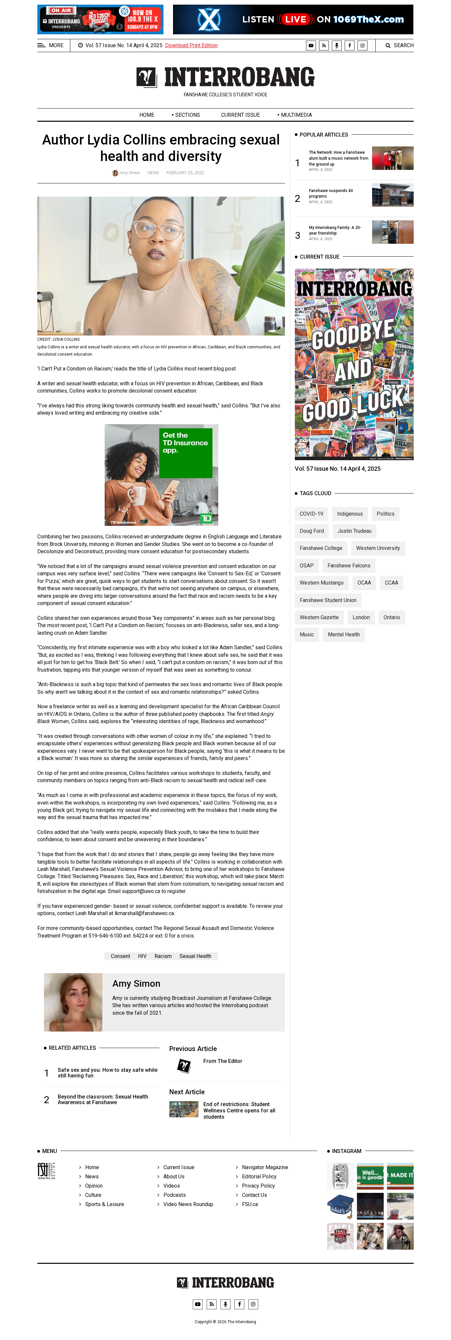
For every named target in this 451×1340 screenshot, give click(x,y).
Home (146, 115)
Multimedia (296, 115)
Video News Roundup (186, 1204)
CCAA (391, 583)
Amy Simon (130, 172)
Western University (378, 548)
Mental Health (344, 634)
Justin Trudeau (354, 531)
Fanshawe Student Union (328, 600)
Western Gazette (319, 617)
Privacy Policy (256, 1186)
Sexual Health (195, 956)
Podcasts (172, 1195)
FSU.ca (248, 1204)
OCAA (364, 583)
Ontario (392, 617)
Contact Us (252, 1195)
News (153, 172)
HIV (142, 956)
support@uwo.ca (141, 891)
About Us (172, 1176)
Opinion (92, 1186)
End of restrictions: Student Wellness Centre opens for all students (239, 1110)
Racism (163, 956)
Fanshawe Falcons (349, 565)
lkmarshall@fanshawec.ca (144, 913)
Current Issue (240, 115)
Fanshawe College (321, 548)
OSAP (307, 565)
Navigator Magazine (263, 1167)
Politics (386, 513)
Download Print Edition (191, 45)
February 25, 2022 (185, 172)
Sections (187, 115)
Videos (169, 1186)
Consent (120, 956)
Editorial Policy (257, 1176)
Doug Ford (312, 531)
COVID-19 (311, 513)
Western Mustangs (322, 583)
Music (307, 634)
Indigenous (350, 513)
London (361, 617)
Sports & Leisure (102, 1204)
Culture (91, 1195)
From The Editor (222, 1061)
